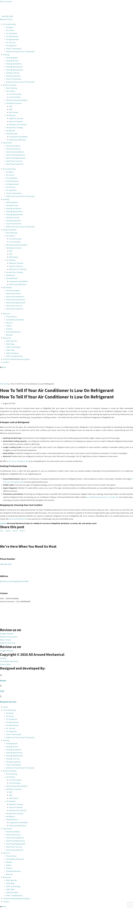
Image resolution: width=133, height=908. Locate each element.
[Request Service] (0, 696)
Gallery (9, 326)
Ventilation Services (13, 103)
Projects (9, 329)
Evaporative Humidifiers (18, 136)
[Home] (1, 675)
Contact (6, 362)
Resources (7, 338)
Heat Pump (7, 143)
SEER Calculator (12, 353)
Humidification (12, 133)
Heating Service (12, 60)
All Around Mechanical (17, 519)
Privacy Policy (11, 316)
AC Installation (11, 33)
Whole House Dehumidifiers (16, 100)
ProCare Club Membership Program (16, 359)
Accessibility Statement (15, 320)
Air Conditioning (9, 24)
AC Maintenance (12, 36)
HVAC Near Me (11, 341)
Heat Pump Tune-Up (14, 161)
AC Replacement (12, 39)
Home (2, 384)
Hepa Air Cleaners (16, 121)
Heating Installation (13, 64)
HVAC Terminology (13, 347)
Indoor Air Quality (10, 85)
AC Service (10, 30)
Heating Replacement (14, 70)
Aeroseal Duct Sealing (14, 127)
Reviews (9, 323)
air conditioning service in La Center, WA (102, 497)
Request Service (8, 701)
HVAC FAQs (10, 350)
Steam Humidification (17, 140)
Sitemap (3, 658)
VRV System (13, 112)
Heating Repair (12, 58)
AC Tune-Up (10, 42)
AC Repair (9, 27)
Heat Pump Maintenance (15, 155)
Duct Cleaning (11, 88)
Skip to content (6, 1)
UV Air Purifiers (15, 97)
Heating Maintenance (14, 67)
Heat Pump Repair (13, 146)
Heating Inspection (13, 76)
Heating (6, 54)
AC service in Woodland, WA (17, 461)
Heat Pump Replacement (15, 158)
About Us (6, 313)
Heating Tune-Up (12, 73)
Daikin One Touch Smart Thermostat (20, 51)
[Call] (1, 686)
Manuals (9, 335)
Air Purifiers (10, 91)
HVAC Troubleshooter (14, 356)
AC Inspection (11, 45)
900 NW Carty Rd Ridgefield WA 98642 (14, 581)
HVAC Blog (10, 344)
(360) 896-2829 (5, 564)
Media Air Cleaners (16, 118)
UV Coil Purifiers (15, 94)
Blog (8, 384)
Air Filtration (11, 115)
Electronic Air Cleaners (18, 124)
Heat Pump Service (13, 149)
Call (2, 691)
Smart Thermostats (13, 48)
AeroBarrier (10, 130)
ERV (10, 106)
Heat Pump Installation (15, 152)
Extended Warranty (13, 332)
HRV (10, 109)
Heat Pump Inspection (14, 164)
